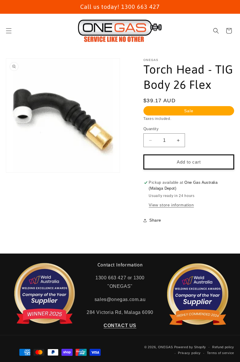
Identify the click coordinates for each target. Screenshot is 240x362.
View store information (171, 205)
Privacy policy (189, 353)
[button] (8, 30)
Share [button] (155, 220)
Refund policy (223, 347)
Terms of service (220, 353)
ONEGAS (165, 347)
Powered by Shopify (190, 347)
